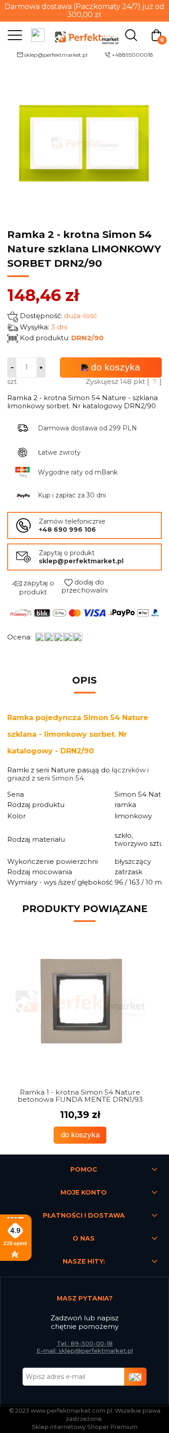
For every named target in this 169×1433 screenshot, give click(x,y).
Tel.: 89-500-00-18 (85, 1343)
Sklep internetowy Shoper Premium (84, 1426)
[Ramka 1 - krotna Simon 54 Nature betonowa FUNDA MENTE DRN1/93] (84, 1004)
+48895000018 (132, 54)
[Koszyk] (156, 34)
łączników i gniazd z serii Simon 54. (78, 774)
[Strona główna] (85, 34)
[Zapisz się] (135, 1377)
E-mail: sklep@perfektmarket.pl (85, 1350)
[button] (12, 34)
